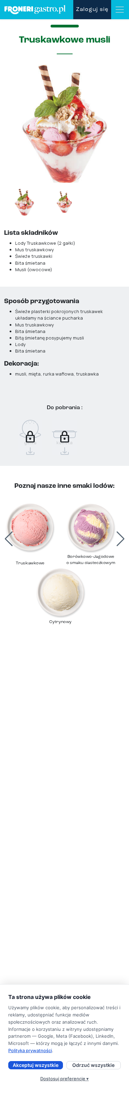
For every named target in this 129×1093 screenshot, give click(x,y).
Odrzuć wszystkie (93, 1065)
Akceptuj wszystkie (35, 1065)
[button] (124, 538)
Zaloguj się (92, 9)
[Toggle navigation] (120, 9)
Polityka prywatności (30, 1050)
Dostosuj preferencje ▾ (64, 1078)
